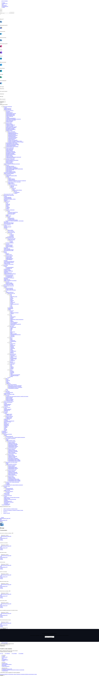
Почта (1, 521)
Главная (3, 2)
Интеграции (4, 665)
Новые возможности (5, 666)
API (1, 519)
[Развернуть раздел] (3, 106)
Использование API (3, 520)
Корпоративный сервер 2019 (5, 518)
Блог (3, 4)
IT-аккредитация (5, 670)
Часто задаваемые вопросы (7, 664)
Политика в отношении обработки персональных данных (26, 674)
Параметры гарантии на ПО (7, 668)
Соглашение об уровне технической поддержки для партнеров (13, 669)
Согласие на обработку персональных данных (8, 674)
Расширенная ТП (5, 6)
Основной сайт (4, 3)
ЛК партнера (4, 5)
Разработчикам (4, 663)
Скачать (3, 7)
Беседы (1, 549)
